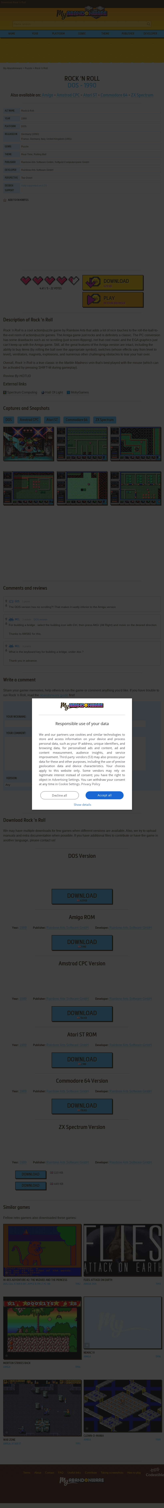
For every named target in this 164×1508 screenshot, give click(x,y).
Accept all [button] (105, 795)
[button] (82, 804)
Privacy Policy (90, 784)
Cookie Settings (69, 784)
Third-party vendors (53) (76, 757)
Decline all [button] (59, 795)
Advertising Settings (65, 780)
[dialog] (82, 754)
